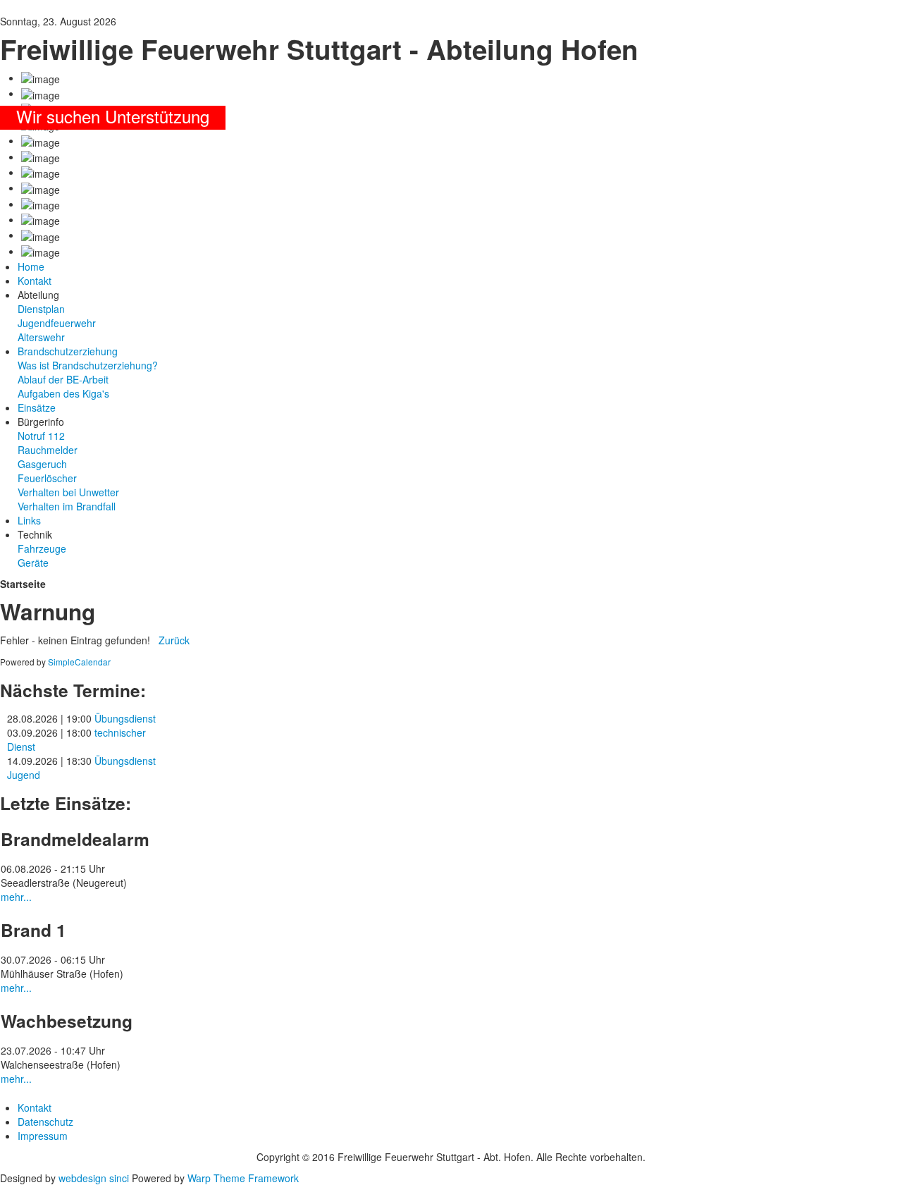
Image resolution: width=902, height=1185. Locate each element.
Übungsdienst (125, 718)
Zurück (174, 640)
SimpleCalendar (79, 662)
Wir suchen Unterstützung (112, 116)
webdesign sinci (93, 1178)
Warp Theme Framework (243, 1178)
